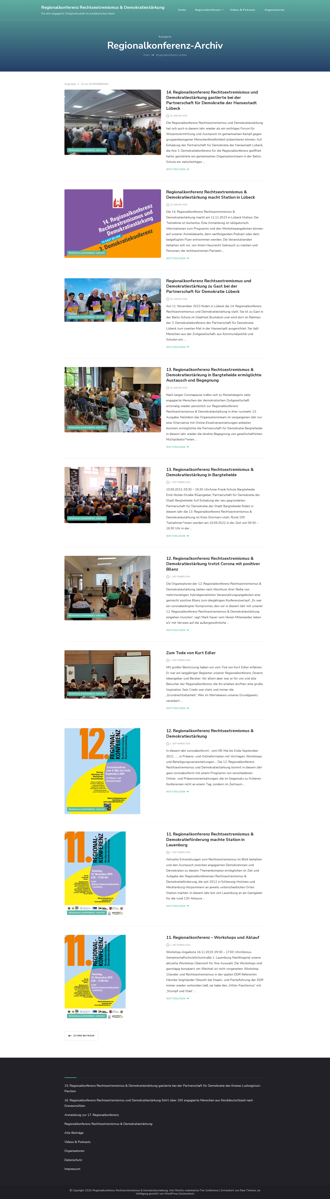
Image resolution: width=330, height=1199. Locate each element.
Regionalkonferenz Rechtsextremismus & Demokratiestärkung (102, 7)
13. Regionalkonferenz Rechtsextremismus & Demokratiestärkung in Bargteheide (210, 472)
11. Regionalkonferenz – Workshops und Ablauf (212, 937)
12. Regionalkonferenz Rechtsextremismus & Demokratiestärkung (210, 733)
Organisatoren (274, 10)
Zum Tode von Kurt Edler (191, 653)
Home (182, 10)
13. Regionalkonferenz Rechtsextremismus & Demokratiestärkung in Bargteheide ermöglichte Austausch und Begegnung (213, 375)
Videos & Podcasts (242, 10)
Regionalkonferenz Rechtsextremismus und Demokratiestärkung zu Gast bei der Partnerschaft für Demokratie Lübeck (208, 286)
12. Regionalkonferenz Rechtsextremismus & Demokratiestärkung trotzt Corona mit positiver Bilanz (213, 564)
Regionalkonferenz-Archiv (87, 150)
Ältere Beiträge (83, 1035)
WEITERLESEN (175, 169)
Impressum (72, 1169)
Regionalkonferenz (208, 10)
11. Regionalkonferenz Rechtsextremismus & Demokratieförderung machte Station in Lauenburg (210, 839)
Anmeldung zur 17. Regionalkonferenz (91, 1115)
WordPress (171, 1193)
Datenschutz (73, 1160)
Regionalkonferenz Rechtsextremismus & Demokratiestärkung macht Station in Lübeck (210, 194)
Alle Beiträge (74, 1133)
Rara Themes (248, 1190)
